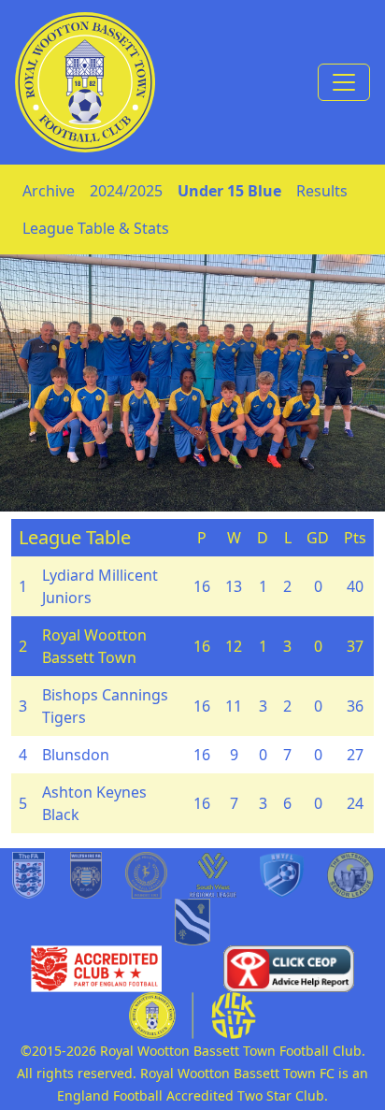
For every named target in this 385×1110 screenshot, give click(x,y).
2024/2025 (126, 190)
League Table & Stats (95, 228)
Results (322, 190)
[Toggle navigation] (344, 82)
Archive (48, 190)
